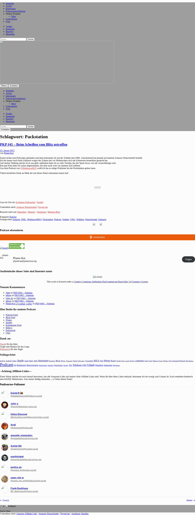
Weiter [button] (189, 500)
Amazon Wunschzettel (26, 207)
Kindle (118, 361)
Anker (14, 361)
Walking (80, 219)
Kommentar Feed (13, 325)
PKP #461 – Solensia (22, 292)
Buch (58, 360)
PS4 (15, 365)
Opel (170, 361)
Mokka (165, 361)
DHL (23, 219)
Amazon (16, 219)
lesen (146, 361)
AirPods (2, 361)
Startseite (10, 3)
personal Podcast (178, 361)
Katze (113, 361)
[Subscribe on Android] (17, 248)
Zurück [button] (5, 500)
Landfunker (139, 361)
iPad (101, 361)
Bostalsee (52, 361)
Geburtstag (81, 361)
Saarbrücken (43, 365)
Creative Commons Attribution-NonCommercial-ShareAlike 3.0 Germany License (111, 281)
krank (127, 361)
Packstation (48, 219)
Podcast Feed (12, 315)
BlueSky (10, 31)
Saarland (50, 365)
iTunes (9, 320)
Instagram (10, 29)
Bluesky (31, 212)
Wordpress (116, 365)
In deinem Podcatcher (25, 202)
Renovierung (32, 365)
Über (8, 21)
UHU (72, 219)
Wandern (99, 365)
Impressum (11, 8)
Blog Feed (10, 317)
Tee (70, 365)
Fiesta (75, 361)
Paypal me (43, 207)
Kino (123, 361)
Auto (36, 361)
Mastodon (10, 34)
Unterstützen (11, 19)
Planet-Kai (9, 153)
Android (9, 361)
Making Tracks (158, 361)
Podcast (12, 217)
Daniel (3, 344)
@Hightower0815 (28, 168)
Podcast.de (10, 330)
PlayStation (189, 361)
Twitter (9, 26)
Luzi (150, 361)
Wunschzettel (91, 219)
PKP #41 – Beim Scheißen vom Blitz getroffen (33, 144)
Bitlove (9, 328)
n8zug (8, 295)
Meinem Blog (54, 212)
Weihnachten (108, 365)
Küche (132, 361)
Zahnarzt (102, 219)
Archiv (9, 6)
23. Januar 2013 (7, 150)
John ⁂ (9, 298)
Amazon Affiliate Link (26, 513)
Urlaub (91, 364)
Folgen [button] (188, 259)
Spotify (40, 202)
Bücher (63, 361)
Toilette (65, 219)
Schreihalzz (58, 365)
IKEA (96, 360)
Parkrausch (5, 349)
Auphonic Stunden (80, 513)
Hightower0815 (34, 219)
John (8, 292)
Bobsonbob (43, 360)
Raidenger (21, 365)
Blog (13, 16)
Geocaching (89, 361)
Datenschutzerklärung (15, 11)
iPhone (107, 360)
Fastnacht (69, 361)
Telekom (77, 365)
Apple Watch (28, 361)
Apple (20, 360)
